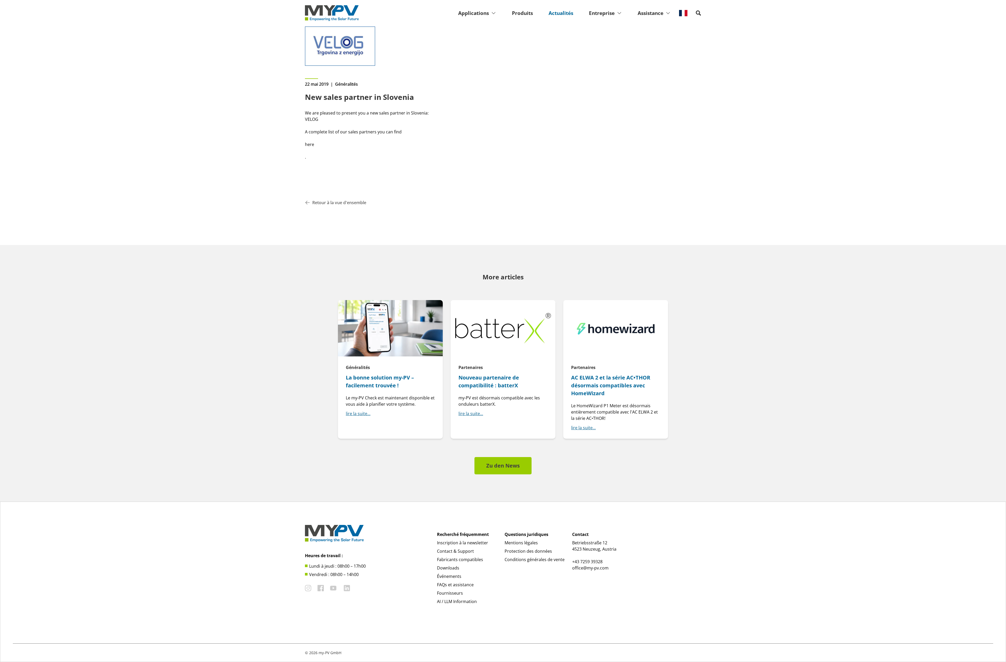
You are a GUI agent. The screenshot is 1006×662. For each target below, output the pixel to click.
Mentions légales (521, 543)
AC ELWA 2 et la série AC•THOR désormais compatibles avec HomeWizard (610, 385)
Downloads (448, 568)
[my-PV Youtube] (333, 588)
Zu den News (503, 465)
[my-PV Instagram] (308, 588)
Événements (449, 576)
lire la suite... (358, 413)
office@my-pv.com (590, 568)
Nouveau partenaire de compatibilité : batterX (488, 381)
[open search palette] (698, 13)
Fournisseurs (450, 593)
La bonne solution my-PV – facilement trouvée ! (380, 381)
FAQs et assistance (455, 585)
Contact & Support (455, 551)
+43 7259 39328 (587, 562)
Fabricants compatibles (460, 559)
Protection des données (528, 551)
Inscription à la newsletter (462, 543)
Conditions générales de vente (535, 559)
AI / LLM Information (457, 601)
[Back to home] (332, 13)
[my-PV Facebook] (321, 588)
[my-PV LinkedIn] (347, 588)
